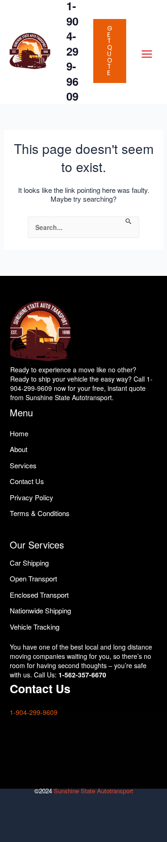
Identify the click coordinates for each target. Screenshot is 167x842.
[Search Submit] (128, 221)
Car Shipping (29, 563)
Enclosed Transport (39, 595)
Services (23, 465)
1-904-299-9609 (34, 712)
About (18, 449)
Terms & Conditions (40, 513)
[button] (109, 51)
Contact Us (27, 481)
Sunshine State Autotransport (93, 790)
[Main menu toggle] (146, 54)
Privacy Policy (31, 497)
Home (19, 433)
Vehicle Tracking (34, 627)
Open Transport (33, 578)
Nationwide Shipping (40, 610)
